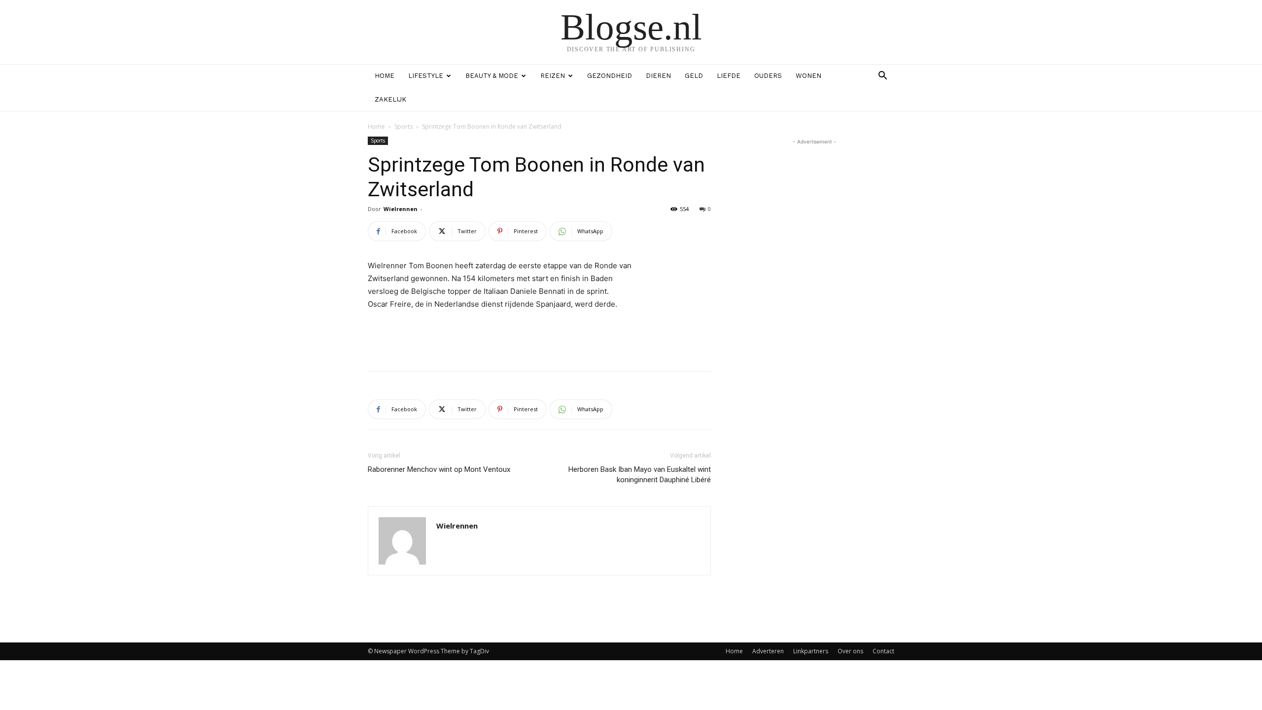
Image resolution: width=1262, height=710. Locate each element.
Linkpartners (810, 651)
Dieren (658, 75)
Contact (883, 651)
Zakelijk (390, 99)
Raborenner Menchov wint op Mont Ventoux (439, 469)
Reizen (552, 75)
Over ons (850, 651)
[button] (882, 76)
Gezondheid (609, 75)
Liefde (728, 75)
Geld (694, 75)
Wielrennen (401, 209)
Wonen (808, 75)
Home (384, 75)
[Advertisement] (539, 338)
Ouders (768, 75)
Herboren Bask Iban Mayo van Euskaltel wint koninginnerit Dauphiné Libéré (639, 474)
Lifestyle (425, 75)
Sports (403, 126)
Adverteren (768, 651)
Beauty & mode (491, 75)
